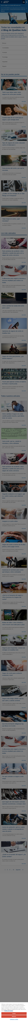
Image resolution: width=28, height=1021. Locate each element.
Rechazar (14, 1016)
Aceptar (14, 1013)
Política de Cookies (9, 1010)
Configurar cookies (14, 1019)
